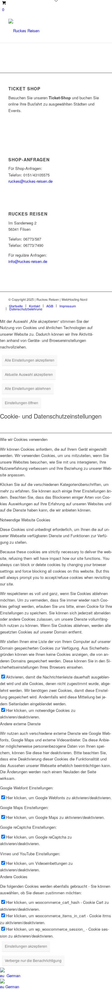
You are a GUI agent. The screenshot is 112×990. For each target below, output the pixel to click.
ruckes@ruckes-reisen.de (30, 181)
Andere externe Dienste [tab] (20, 723)
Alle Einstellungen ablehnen (28, 388)
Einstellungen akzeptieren (26, 946)
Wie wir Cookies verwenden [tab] (23, 439)
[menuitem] (16, 305)
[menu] (56, 979)
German (12, 975)
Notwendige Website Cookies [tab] (25, 520)
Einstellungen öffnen (21, 402)
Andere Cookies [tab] (13, 876)
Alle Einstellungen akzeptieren (29, 359)
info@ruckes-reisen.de (27, 261)
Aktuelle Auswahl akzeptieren (29, 374)
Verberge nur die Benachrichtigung (33, 960)
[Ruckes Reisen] (46, 31)
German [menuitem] (12, 986)
